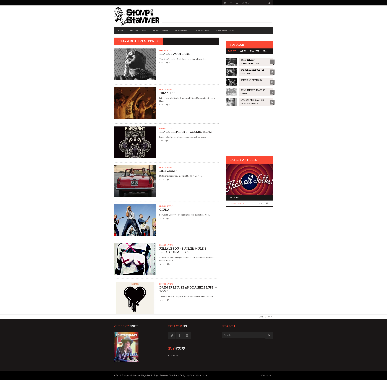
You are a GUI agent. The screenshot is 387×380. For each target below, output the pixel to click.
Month (254, 51)
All (264, 51)
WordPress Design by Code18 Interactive (188, 375)
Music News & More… (226, 30)
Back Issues (173, 355)
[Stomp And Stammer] (138, 16)
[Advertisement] (217, 16)
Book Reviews (202, 30)
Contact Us (266, 375)
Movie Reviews (182, 30)
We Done (234, 198)
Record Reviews (160, 30)
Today (232, 51)
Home (120, 30)
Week (242, 51)
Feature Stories (138, 30)
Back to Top (264, 317)
